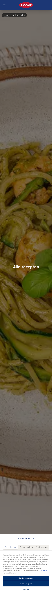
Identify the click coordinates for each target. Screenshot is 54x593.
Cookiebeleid (43, 571)
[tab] (10, 547)
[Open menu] (4, 5)
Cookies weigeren (26, 584)
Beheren (26, 589)
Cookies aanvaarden (26, 578)
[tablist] (26, 547)
